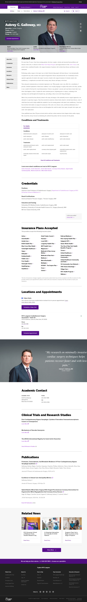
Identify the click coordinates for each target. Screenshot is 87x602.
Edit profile (70, 217)
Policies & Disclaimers (54, 598)
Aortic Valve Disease (46, 168)
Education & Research (25, 7)
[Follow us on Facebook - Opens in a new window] (40, 592)
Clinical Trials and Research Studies (46, 415)
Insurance (9, 67)
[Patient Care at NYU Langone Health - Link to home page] (43, 6)
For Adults (26, 126)
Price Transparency (44, 598)
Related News (31, 513)
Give (76, 7)
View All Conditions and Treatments (50, 160)
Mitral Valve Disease (46, 170)
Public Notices (61, 598)
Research (9, 75)
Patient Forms (67, 7)
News (8, 87)
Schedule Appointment (13, 38)
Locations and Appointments (42, 292)
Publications (10, 83)
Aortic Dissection (35, 168)
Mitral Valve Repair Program (48, 64)
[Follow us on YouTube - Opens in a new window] (50, 592)
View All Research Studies (29, 446)
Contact (72, 7)
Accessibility (79, 598)
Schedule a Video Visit (30, 307)
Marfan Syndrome (36, 170)
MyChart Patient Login (57, 7)
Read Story (26, 540)
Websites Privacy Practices (71, 598)
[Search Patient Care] (64, 11)
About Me (9, 59)
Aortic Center (72, 64)
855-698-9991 (79, 599)
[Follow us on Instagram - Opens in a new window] (47, 592)
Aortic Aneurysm (26, 168)
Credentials (10, 63)
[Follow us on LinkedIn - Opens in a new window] (53, 592)
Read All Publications (28, 503)
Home (18, 11)
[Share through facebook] (81, 24)
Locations (9, 71)
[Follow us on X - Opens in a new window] (43, 592)
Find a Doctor (27, 11)
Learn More (10, 51)
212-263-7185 (14, 34)
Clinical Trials (10, 79)
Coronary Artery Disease (58, 168)
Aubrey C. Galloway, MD (39, 11)
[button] (80, 2)
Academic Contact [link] (34, 390)
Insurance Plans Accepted (40, 228)
